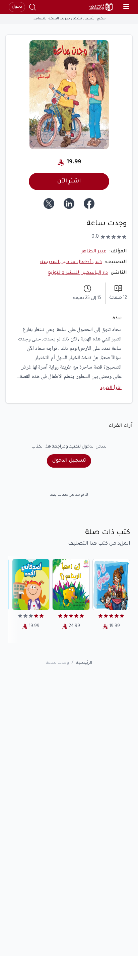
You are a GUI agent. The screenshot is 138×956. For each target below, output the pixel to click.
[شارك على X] (49, 203)
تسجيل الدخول (69, 461)
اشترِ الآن (69, 181)
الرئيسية (84, 663)
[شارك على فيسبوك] (89, 203)
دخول (17, 7)
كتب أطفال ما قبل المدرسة (71, 262)
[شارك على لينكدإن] (69, 203)
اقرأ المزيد (111, 388)
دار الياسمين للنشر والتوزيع (78, 273)
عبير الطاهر (94, 251)
